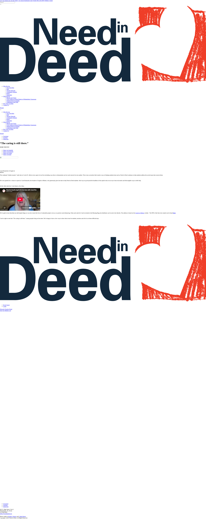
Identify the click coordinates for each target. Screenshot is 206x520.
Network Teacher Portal (6, 309)
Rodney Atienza (12, 516)
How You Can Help (8, 103)
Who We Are (6, 86)
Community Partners (11, 92)
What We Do (6, 96)
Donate (2, 108)
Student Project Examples (12, 100)
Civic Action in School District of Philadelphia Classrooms (21, 99)
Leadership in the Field (12, 102)
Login (4, 306)
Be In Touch (6, 305)
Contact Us (6, 105)
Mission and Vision (11, 98)
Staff (7, 89)
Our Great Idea (10, 87)
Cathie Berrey (22, 516)
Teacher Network (10, 90)
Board (8, 93)
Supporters (9, 95)
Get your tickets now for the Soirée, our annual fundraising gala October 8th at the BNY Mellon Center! (26, 0)
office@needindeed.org (6, 513)
